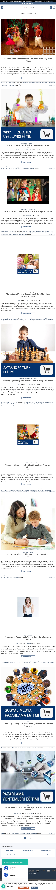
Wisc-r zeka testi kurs (17, 168)
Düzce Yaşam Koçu (50, 662)
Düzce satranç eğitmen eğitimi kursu (45, 402)
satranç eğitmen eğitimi (28, 403)
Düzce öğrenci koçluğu (35, 576)
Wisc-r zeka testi (9, 168)
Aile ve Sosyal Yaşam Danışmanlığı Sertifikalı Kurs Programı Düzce (28, 295)
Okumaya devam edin (28, 78)
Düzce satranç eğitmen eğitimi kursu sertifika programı (12, 403)
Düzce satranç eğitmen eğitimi (32, 402)
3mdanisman (18, 729)
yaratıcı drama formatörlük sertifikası (8, 85)
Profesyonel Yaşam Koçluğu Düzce (8, 664)
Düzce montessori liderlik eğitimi (33, 488)
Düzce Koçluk (29, 661)
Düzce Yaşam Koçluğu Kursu (27, 662)
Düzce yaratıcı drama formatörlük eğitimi (30, 82)
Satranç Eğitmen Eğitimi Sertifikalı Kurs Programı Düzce (28, 380)
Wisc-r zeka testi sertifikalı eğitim (28, 168)
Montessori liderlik (25, 490)
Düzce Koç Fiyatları (22, 661)
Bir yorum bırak (52, 85)
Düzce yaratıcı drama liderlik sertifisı (46, 232)
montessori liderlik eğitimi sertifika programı (10, 491)
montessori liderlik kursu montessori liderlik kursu (29, 491)
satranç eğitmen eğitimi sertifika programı (17, 405)
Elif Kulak (18, 64)
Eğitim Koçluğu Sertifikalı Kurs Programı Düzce (28, 554)
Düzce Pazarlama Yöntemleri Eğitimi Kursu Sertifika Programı (28, 808)
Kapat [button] (51, 1)
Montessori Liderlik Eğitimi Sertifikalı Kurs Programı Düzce (28, 466)
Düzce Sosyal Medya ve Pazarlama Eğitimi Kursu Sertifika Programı (28, 724)
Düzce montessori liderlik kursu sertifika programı (11, 490)
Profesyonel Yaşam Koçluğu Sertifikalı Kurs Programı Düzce (28, 638)
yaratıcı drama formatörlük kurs (28, 84)
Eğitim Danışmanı (18, 813)
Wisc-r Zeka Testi (31, 143)
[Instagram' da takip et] (1, 871)
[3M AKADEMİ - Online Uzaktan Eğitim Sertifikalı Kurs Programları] (28, 8)
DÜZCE (22, 56)
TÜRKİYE (25, 56)
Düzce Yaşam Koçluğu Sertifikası (39, 662)
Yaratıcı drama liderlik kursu (6, 234)
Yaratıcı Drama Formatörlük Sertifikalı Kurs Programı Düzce (28, 59)
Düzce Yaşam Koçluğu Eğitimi (15, 662)
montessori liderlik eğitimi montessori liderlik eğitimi (40, 490)
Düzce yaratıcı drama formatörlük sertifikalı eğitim (11, 84)
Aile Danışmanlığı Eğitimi (24, 292)
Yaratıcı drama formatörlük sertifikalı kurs (43, 84)
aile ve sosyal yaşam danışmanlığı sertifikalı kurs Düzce (18, 319)
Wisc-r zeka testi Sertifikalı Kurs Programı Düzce (28, 145)
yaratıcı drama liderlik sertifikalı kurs (20, 234)
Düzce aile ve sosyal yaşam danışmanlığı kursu (21, 320)
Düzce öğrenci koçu (5, 577)
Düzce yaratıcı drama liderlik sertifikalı (13, 232)
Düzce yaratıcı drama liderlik (38, 231)
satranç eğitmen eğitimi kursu (39, 403)
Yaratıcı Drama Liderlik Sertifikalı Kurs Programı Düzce (28, 211)
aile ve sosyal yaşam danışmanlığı (32, 318)
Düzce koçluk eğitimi (36, 661)
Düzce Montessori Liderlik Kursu (47, 488)
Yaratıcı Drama (31, 56)
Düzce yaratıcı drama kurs (27, 231)
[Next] (53, 18)
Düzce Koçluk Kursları (45, 661)
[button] (2, 7)
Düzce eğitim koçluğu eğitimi (25, 576)
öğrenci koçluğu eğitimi (14, 577)
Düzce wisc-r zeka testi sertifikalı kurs (42, 167)
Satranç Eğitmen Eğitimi (27, 378)
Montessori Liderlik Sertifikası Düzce (47, 491)
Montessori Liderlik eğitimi (27, 462)
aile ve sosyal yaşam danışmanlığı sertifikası (38, 319)
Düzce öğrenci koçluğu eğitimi (46, 576)
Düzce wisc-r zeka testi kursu (28, 167)
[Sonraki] (31, 838)
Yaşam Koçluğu (29, 635)
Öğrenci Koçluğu (29, 552)
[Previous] (3, 18)
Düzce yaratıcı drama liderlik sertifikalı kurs (30, 232)
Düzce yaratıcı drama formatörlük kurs (47, 82)
